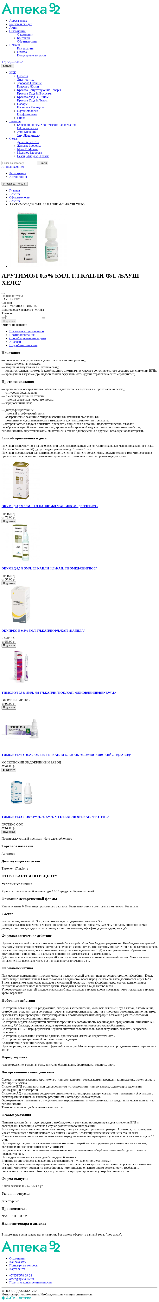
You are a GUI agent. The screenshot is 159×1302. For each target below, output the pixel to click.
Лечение (15, 121)
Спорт (21, 117)
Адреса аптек (18, 20)
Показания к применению (26, 331)
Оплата (22, 52)
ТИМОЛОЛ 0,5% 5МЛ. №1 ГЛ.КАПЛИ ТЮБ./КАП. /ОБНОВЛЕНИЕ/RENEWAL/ (59, 692)
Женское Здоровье (29, 145)
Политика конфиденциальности (30, 1282)
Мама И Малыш (27, 149)
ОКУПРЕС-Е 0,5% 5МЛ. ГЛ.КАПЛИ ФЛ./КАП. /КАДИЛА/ (43, 630)
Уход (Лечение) (27, 131)
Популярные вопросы (31, 55)
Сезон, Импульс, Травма (33, 156)
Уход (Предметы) (28, 135)
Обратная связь (27, 41)
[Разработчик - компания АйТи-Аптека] (16, 1298)
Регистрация (17, 173)
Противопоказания (22, 334)
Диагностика (25, 79)
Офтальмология (27, 110)
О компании (17, 31)
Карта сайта (17, 1269)
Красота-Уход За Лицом (32, 97)
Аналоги (15, 341)
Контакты (23, 38)
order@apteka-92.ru (21, 1279)
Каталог (7, 65)
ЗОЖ (12, 72)
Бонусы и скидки (20, 24)
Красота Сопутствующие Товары (39, 90)
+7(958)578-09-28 (13, 62)
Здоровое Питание (29, 83)
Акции (13, 27)
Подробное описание (23, 345)
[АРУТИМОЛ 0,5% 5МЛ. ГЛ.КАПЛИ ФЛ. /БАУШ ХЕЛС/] (38, 266)
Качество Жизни (28, 86)
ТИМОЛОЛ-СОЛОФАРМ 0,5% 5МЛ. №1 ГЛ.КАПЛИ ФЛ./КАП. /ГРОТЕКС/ (55, 817)
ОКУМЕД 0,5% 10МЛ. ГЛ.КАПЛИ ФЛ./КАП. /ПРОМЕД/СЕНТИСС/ (50, 506)
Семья (13, 138)
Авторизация (18, 176)
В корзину (9, 769)
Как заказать (25, 48)
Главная (14, 190)
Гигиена (22, 76)
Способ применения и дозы (27, 338)
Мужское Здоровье (29, 152)
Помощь (14, 45)
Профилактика (27, 114)
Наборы (22, 104)
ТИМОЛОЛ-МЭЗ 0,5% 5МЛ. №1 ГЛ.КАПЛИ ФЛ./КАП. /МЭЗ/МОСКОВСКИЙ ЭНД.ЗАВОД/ (66, 755)
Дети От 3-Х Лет (28, 142)
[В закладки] (3, 293)
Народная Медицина (31, 107)
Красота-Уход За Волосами (35, 93)
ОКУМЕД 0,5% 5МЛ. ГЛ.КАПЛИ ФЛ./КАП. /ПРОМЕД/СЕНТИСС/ (49, 568)
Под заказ (9, 321)
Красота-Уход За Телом (32, 100)
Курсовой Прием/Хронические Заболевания (46, 124)
